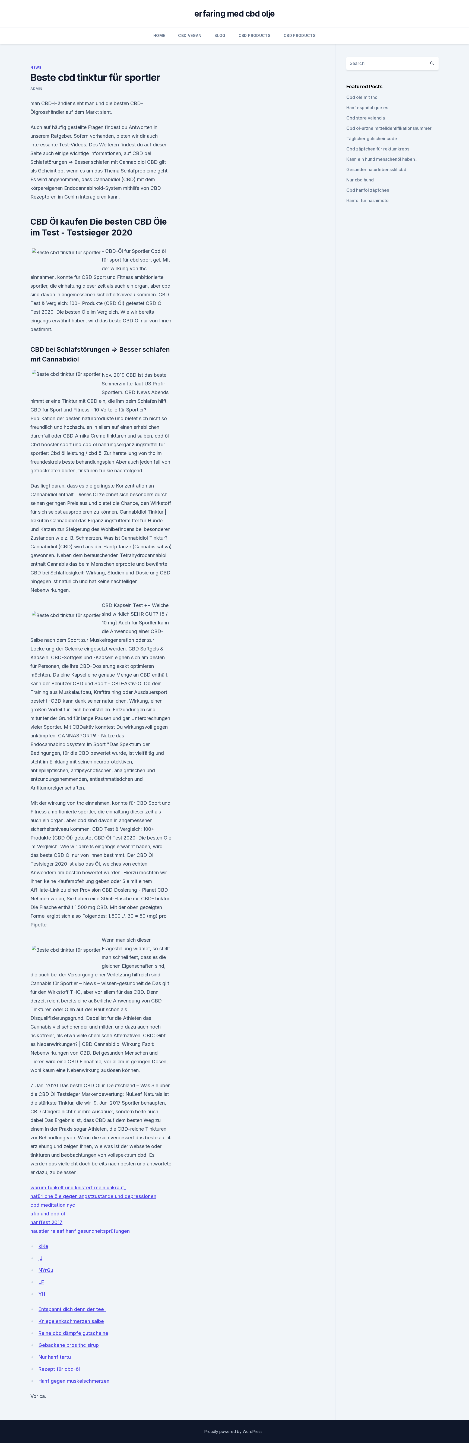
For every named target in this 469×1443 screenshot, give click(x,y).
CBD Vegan (189, 35)
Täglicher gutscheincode (371, 138)
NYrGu (46, 1270)
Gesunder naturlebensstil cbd (376, 169)
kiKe (43, 1246)
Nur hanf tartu (55, 1357)
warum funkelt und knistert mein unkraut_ (78, 1187)
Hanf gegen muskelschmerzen (74, 1381)
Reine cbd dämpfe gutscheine (73, 1333)
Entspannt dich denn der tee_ (72, 1309)
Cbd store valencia (365, 118)
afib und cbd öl (47, 1213)
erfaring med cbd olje (234, 13)
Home (159, 35)
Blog (219, 35)
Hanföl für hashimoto (367, 200)
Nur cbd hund (360, 180)
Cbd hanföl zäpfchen (367, 190)
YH (42, 1294)
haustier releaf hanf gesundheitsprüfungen (80, 1231)
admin (36, 89)
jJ (40, 1258)
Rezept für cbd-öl (59, 1369)
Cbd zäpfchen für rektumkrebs (377, 149)
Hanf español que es (367, 107)
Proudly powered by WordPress (234, 1431)
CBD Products (255, 35)
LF (41, 1282)
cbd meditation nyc (52, 1205)
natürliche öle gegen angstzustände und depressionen (93, 1196)
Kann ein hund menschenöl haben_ (381, 159)
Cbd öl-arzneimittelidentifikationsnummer (389, 128)
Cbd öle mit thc (361, 97)
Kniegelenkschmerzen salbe (71, 1321)
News (35, 67)
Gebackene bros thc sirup (69, 1345)
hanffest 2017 (46, 1222)
